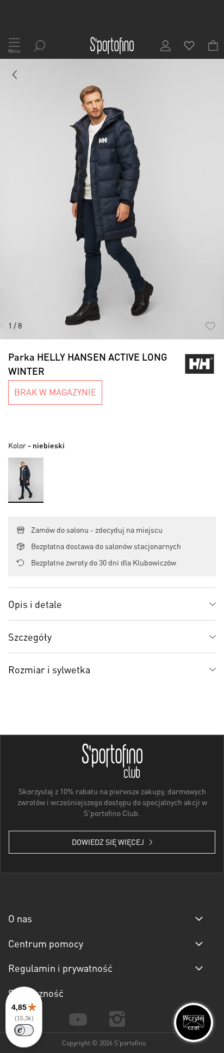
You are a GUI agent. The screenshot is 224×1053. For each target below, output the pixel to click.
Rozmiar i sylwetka (49, 669)
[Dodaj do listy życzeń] (210, 325)
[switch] (24, 1030)
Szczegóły (30, 636)
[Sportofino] (112, 45)
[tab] (112, 603)
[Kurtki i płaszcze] (15, 77)
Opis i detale (35, 604)
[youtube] (77, 1018)
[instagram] (117, 1019)
